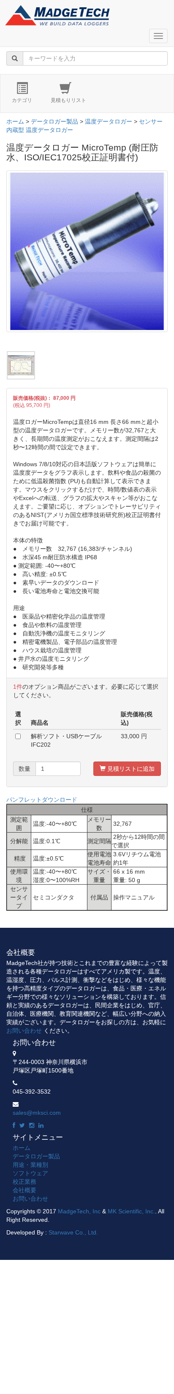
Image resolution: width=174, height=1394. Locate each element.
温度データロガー (108, 121)
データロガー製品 (54, 121)
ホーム (15, 121)
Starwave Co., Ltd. (73, 1232)
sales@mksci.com (37, 1112)
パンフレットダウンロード (41, 799)
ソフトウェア (30, 1173)
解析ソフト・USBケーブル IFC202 (66, 740)
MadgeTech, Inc (79, 1211)
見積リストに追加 (130, 768)
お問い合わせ (24, 1030)
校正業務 (24, 1181)
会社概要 (24, 1190)
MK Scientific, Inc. (131, 1211)
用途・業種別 (30, 1164)
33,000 (130, 736)
